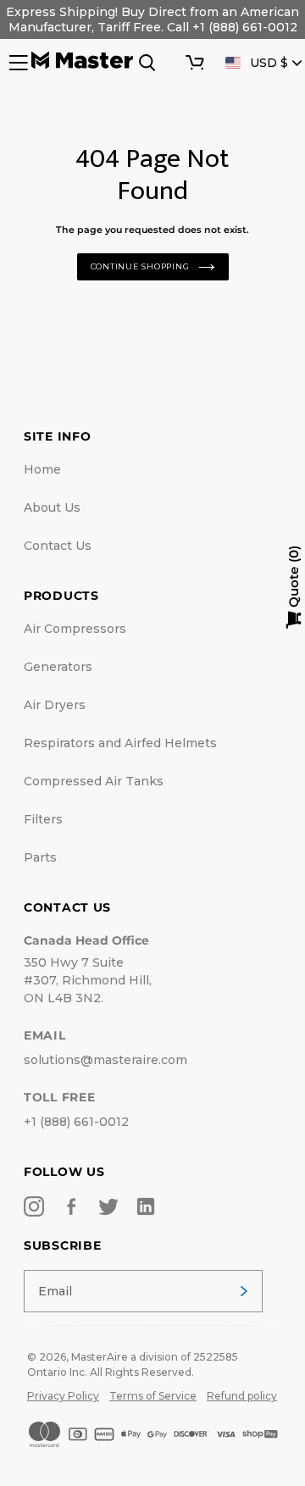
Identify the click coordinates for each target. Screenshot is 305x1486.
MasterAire (99, 1356)
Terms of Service (153, 1395)
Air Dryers (55, 705)
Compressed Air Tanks (94, 781)
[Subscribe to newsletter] (244, 1291)
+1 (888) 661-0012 (76, 1121)
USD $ (269, 62)
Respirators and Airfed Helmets (120, 743)
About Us (52, 507)
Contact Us (58, 545)
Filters (43, 819)
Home (42, 469)
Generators (58, 666)
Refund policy (242, 1395)
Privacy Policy (63, 1395)
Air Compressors (75, 628)
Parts (40, 857)
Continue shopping (140, 266)
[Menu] (16, 62)
